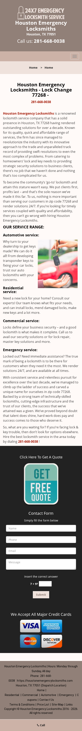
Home (33, 67)
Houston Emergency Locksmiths (28, 113)
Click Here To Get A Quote (41, 457)
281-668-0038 (49, 41)
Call (42, 725)
